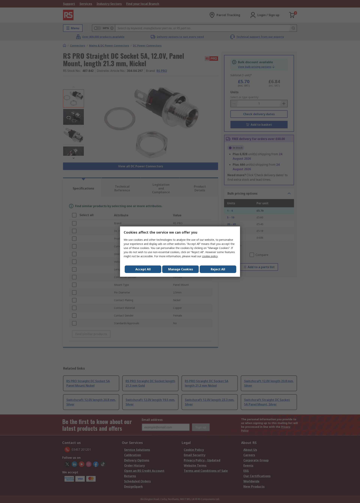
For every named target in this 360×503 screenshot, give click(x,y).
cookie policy (210, 256)
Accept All (143, 269)
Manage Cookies (180, 269)
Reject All (218, 269)
